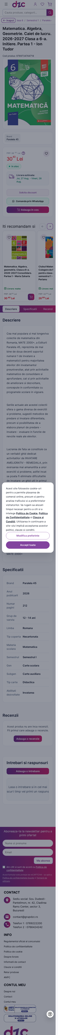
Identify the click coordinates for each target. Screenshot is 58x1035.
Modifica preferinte (27, 535)
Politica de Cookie (27, 513)
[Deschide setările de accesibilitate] (50, 1014)
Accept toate (28, 544)
